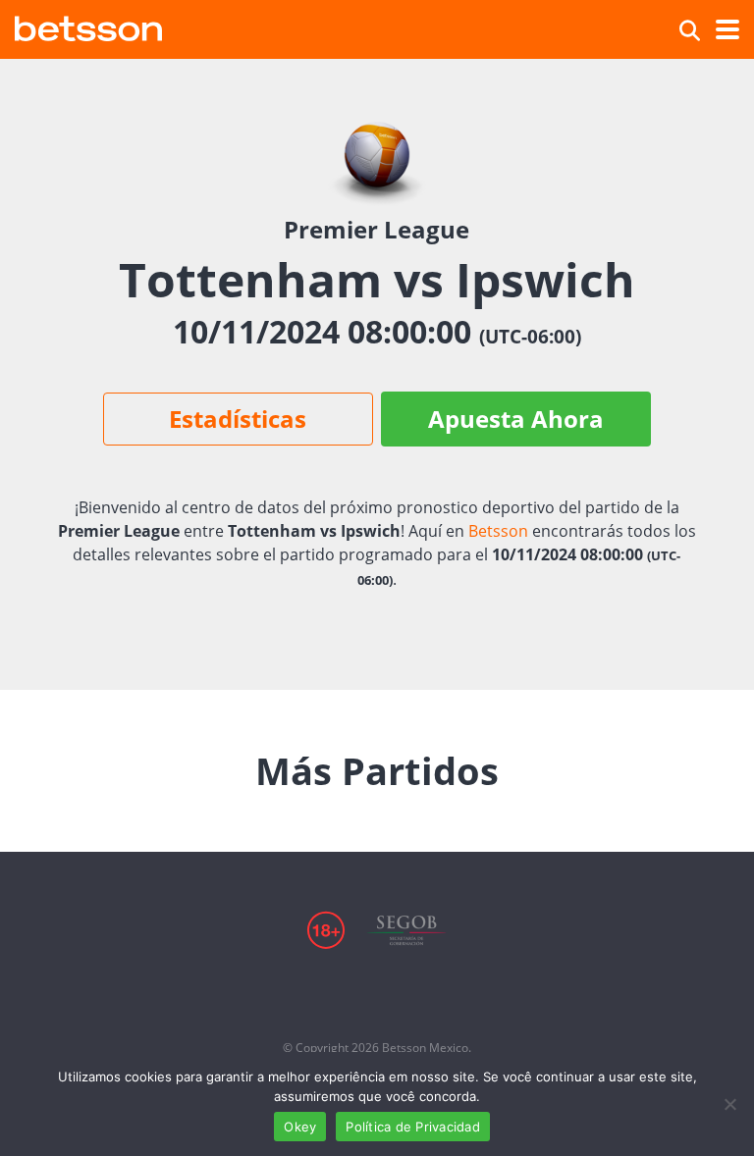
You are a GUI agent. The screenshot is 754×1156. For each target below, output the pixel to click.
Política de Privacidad (413, 1126)
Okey (300, 1126)
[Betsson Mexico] (88, 26)
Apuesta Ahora (516, 418)
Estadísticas (237, 418)
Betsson (498, 531)
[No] (729, 1104)
